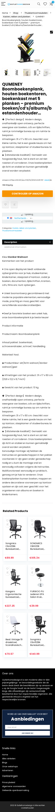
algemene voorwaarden (14, 786)
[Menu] (3, 4)
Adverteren (7, 770)
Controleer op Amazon (27, 193)
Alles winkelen (9, 758)
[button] (51, 32)
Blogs (4, 762)
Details (46, 180)
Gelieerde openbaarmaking (15, 790)
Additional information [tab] (15, 247)
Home (5, 13)
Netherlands (20, 218)
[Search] (38, 4)
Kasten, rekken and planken (16, 16)
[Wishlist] (45, 4)
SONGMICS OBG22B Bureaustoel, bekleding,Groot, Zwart (38, 549)
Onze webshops (10, 766)
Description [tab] (10, 242)
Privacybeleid (8, 782)
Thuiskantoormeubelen (36, 13)
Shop (15, 13)
